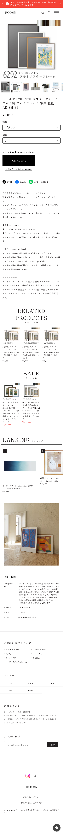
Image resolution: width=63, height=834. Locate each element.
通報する (44, 182)
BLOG (52, 683)
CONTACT (31, 690)
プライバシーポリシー (31, 797)
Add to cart (18, 160)
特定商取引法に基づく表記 (31, 802)
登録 (53, 744)
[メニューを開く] (56, 12)
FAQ (10, 690)
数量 (4, 135)
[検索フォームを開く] (42, 12)
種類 (4, 122)
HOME (10, 683)
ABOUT (31, 683)
